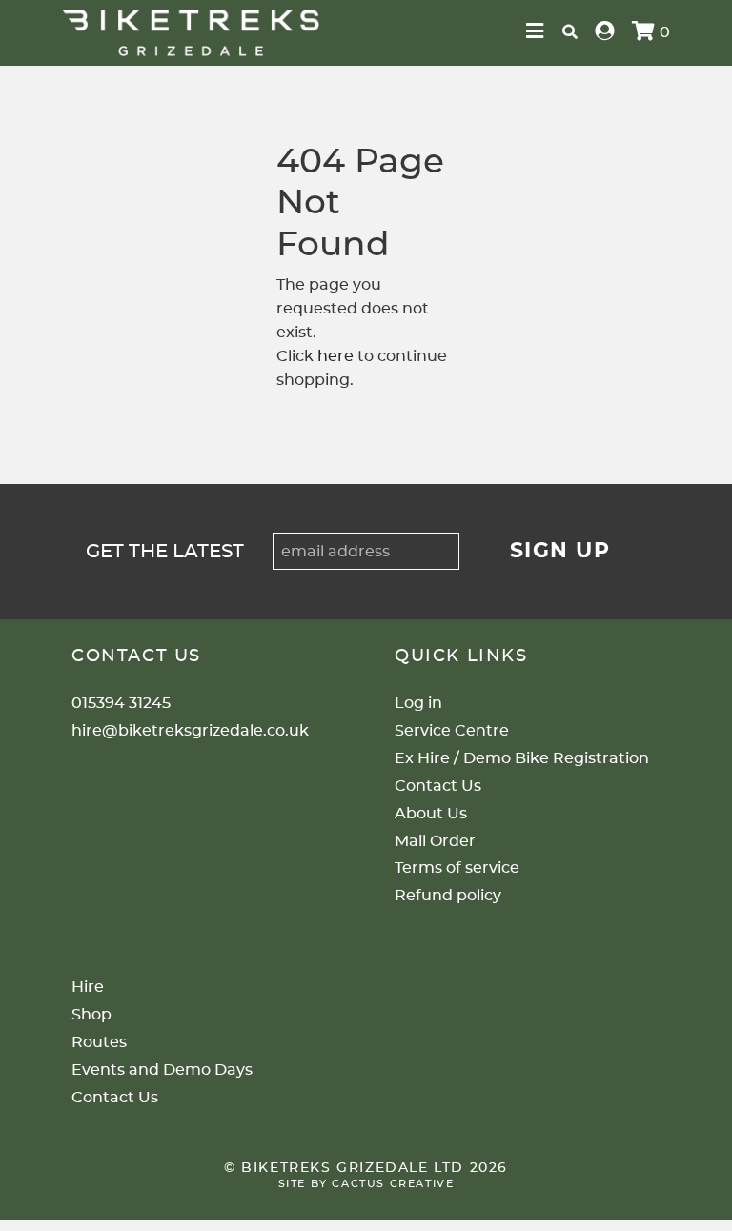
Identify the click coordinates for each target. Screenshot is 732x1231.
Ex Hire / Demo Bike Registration (522, 758)
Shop (91, 1014)
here (335, 356)
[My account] (605, 32)
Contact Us (438, 786)
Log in (418, 703)
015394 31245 (121, 703)
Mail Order (435, 841)
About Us (431, 813)
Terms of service (457, 868)
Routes (99, 1042)
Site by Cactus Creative (366, 1184)
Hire (87, 987)
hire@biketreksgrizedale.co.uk (190, 730)
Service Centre (452, 730)
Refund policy (448, 895)
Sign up (560, 551)
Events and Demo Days (162, 1070)
